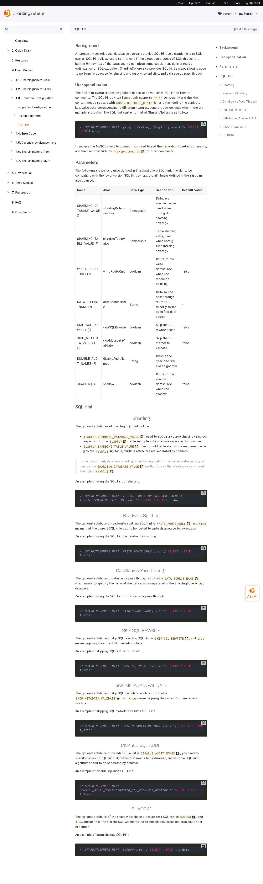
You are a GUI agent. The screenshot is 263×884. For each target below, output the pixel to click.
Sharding (228, 85)
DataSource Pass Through (240, 101)
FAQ (16, 202)
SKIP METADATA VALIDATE (240, 118)
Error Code (26, 133)
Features (20, 60)
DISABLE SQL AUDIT (235, 126)
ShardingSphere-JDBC (33, 80)
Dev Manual (22, 173)
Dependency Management (36, 142)
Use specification (232, 57)
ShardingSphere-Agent (34, 151)
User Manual (22, 70)
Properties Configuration (34, 107)
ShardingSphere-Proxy (33, 89)
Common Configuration (34, 98)
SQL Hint (23, 125)
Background (228, 47)
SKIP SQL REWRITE (235, 110)
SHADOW (228, 135)
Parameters (228, 66)
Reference (21, 192)
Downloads (21, 212)
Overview (20, 41)
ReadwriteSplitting (235, 93)
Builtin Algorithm (30, 116)
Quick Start (21, 50)
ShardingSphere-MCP (33, 160)
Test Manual (22, 183)
